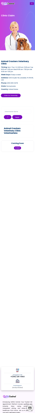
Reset (17, 117)
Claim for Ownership (11, 95)
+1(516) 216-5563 (17, 377)
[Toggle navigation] (32, 3)
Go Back (17, 148)
